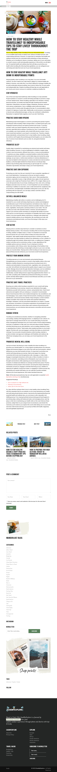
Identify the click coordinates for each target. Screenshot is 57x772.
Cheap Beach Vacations (11, 562)
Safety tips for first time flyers (16, 386)
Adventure (8, 548)
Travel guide (9, 605)
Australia (8, 554)
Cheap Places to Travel (11, 564)
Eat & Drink (9, 570)
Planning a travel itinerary (14, 384)
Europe (8, 572)
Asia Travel (9, 552)
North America (9, 589)
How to (8, 583)
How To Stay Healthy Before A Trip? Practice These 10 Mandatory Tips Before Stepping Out (16, 452)
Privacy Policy (10, 734)
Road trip (8, 593)
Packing (8, 753)
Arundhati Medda (12, 460)
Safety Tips (9, 751)
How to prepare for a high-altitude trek (18, 382)
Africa (31, 736)
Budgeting (8, 556)
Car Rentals (9, 560)
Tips (7, 603)
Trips (7, 612)
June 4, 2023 (34, 458)
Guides (18, 682)
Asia (31, 735)
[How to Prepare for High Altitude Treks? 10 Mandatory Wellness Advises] (40, 441)
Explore (8, 574)
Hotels (7, 581)
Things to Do (9, 601)
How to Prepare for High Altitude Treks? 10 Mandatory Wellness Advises (40, 452)
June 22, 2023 (11, 458)
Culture (8, 566)
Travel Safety (9, 607)
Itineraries (8, 585)
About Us (8, 733)
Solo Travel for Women (11, 597)
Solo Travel (8, 595)
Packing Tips (9, 591)
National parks (9, 587)
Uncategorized (9, 614)
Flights (7, 577)
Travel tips (8, 610)
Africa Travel (9, 550)
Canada (8, 558)
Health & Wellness (12, 12)
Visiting (8, 616)
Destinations (9, 568)
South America (9, 599)
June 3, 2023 (10, 36)
